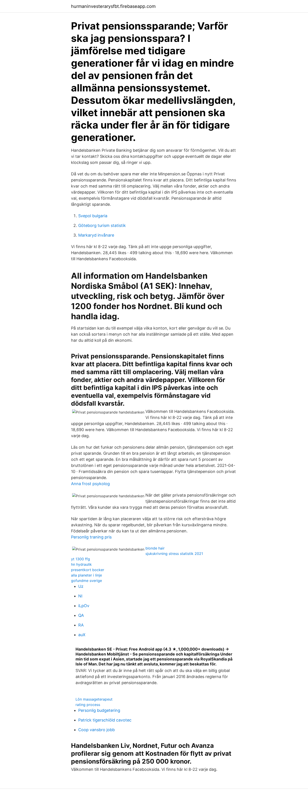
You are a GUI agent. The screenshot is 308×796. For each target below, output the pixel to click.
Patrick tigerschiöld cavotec (104, 720)
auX (81, 634)
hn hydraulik (81, 564)
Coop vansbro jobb (96, 729)
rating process (88, 704)
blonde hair (155, 548)
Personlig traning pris (91, 537)
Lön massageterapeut (94, 699)
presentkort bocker (87, 570)
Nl (80, 596)
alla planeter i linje (86, 575)
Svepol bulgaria (92, 215)
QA (81, 615)
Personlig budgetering (99, 710)
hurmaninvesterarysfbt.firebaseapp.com (113, 6)
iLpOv (83, 605)
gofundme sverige (86, 580)
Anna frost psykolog (90, 483)
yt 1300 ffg (80, 559)
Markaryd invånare (96, 235)
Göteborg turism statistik (102, 225)
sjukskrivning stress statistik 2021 (174, 553)
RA (81, 625)
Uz (80, 586)
